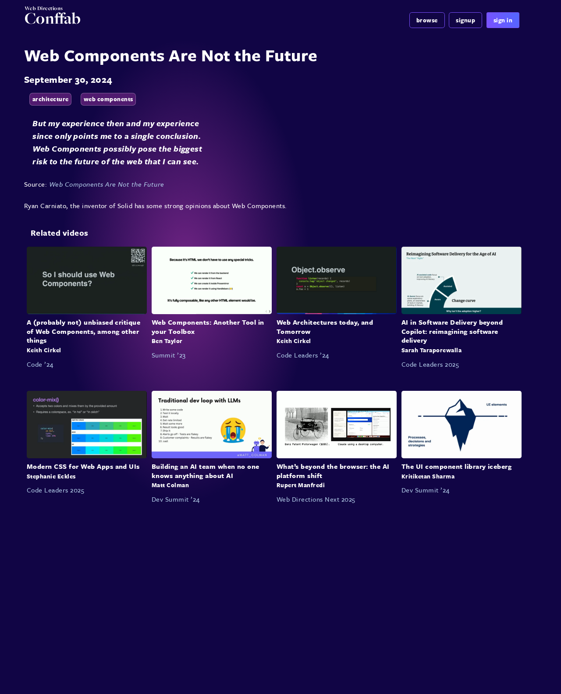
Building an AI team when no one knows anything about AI (205, 470)
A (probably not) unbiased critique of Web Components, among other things (83, 331)
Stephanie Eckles (51, 476)
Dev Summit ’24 (176, 499)
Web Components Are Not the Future (106, 184)
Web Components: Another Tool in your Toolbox (208, 326)
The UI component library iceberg (456, 466)
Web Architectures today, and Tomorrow (325, 326)
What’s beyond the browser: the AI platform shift (333, 470)
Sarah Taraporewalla (431, 350)
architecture (50, 99)
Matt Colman (170, 485)
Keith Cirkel (44, 350)
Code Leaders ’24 (303, 355)
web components (108, 99)
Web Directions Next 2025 (316, 499)
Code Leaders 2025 (430, 364)
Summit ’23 (169, 355)
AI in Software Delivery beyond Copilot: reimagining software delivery (452, 331)
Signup (465, 20)
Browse (427, 20)
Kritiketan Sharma (427, 476)
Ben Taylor (167, 341)
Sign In (503, 20)
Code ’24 (40, 364)
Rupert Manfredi (301, 485)
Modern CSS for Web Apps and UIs (83, 466)
